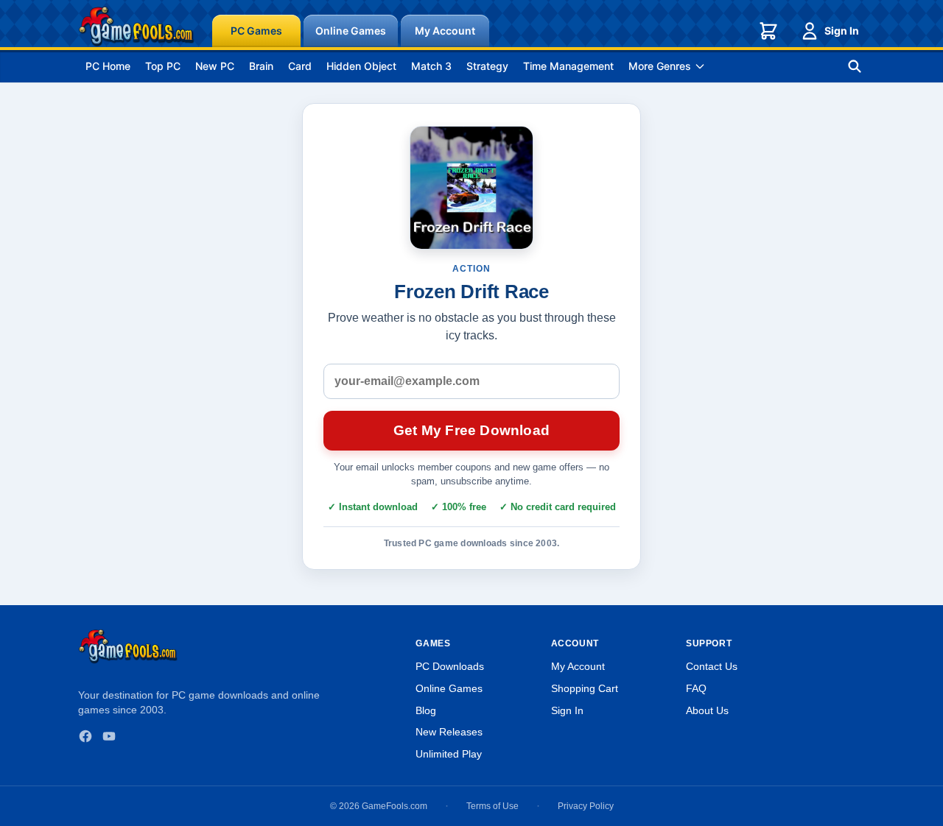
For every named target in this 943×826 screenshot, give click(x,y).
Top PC (162, 66)
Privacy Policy (586, 806)
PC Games (256, 30)
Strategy (487, 66)
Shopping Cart (584, 688)
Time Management (568, 66)
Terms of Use (492, 806)
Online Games (350, 30)
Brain (261, 66)
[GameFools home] (136, 26)
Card (300, 66)
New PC (214, 66)
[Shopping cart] (768, 31)
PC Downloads (450, 666)
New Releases (449, 732)
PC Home (107, 66)
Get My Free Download (471, 430)
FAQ (696, 688)
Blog (426, 710)
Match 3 (431, 66)
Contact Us (711, 666)
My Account (445, 30)
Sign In (841, 30)
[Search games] (854, 66)
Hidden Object (361, 66)
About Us (707, 710)
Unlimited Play (449, 754)
